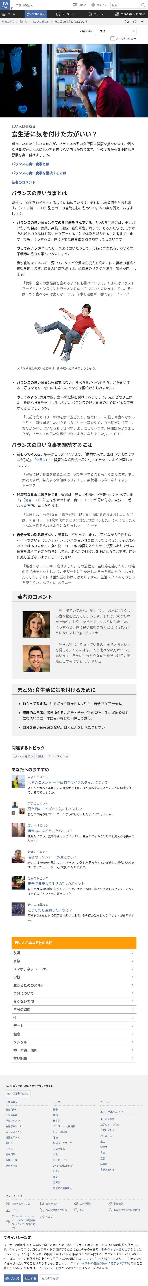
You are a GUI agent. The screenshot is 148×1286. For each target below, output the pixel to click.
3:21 (32, 499)
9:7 (50, 540)
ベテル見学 (106, 1136)
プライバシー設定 (49, 1268)
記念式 (103, 1147)
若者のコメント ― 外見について (52, 857)
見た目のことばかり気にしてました (55, 808)
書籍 (55, 1115)
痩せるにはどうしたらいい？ (50, 830)
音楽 (55, 1176)
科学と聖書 (12, 1160)
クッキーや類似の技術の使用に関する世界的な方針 (103, 1263)
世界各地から (107, 1169)
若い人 (23, 21)
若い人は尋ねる (40, 21)
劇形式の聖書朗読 (62, 1188)
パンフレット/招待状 (64, 1126)
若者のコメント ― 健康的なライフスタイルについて (68, 782)
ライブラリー (60, 1102)
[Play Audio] (126, 21)
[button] (36, 14)
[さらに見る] (142, 21)
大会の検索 (83, 1204)
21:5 (43, 459)
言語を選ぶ (86, 31)
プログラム (59, 1148)
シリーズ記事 (60, 1131)
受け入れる (12, 1278)
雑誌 (55, 1137)
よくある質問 (107, 1119)
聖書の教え (8, 21)
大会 (102, 1152)
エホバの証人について (112, 1111)
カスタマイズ (50, 1278)
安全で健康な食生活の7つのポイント (56, 883)
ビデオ (56, 1171)
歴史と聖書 (12, 1165)
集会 (102, 1141)
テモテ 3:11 (32, 207)
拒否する (30, 1278)
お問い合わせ (107, 1130)
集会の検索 (48, 1204)
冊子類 (56, 1120)
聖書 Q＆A (11, 1109)
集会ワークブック (62, 1143)
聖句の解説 (12, 1115)
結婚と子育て (13, 1137)
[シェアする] (134, 21)
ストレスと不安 (14, 1131)
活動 (102, 1158)
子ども (9, 1148)
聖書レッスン (13, 1120)
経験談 (103, 1164)
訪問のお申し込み (109, 1124)
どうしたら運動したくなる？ (50, 910)
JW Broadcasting (63, 1165)
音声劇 (56, 1182)
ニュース (105, 1102)
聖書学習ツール (14, 1126)
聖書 (55, 1109)
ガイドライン (60, 1160)
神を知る (10, 1154)
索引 (55, 1154)
